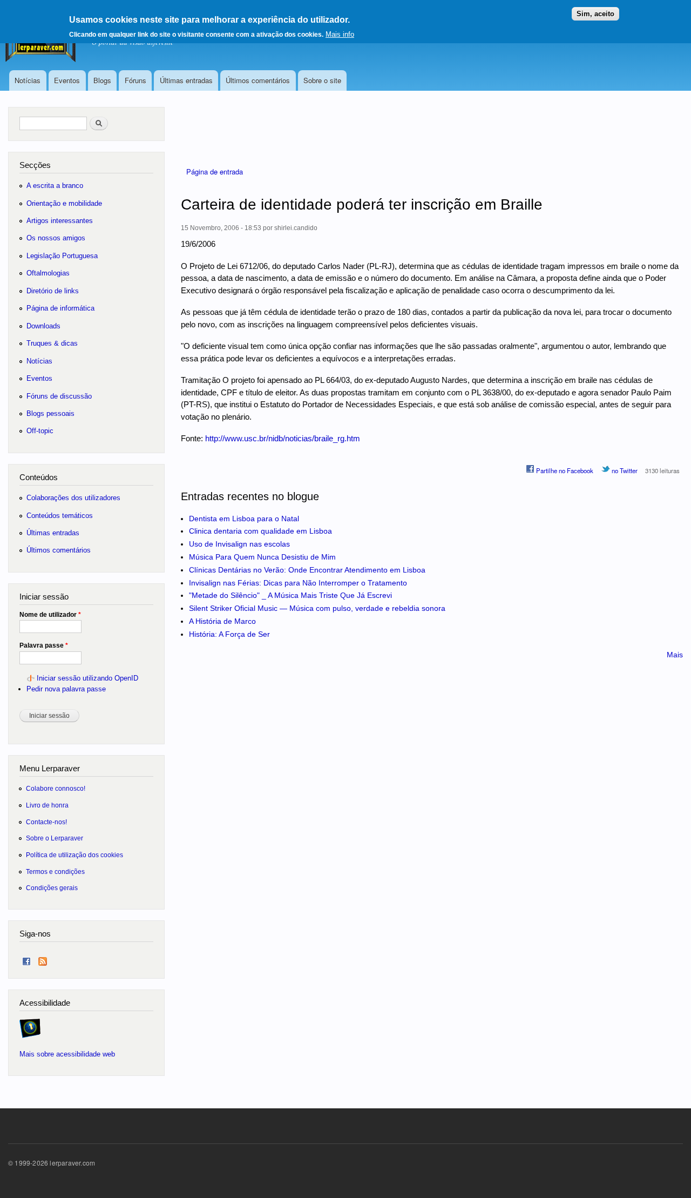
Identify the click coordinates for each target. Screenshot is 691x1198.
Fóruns (135, 80)
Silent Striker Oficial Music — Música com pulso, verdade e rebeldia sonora (317, 608)
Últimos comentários (258, 80)
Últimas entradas (186, 80)
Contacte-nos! (46, 821)
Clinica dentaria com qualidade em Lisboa (260, 531)
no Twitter (624, 470)
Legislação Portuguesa (62, 256)
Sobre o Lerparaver (54, 838)
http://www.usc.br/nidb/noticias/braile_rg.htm (282, 438)
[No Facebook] (26, 959)
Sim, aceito (595, 14)
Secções (35, 165)
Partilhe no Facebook (563, 470)
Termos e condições (55, 871)
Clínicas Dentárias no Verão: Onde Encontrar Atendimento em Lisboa (307, 570)
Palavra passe (43, 645)
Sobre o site (322, 80)
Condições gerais (52, 887)
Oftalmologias (48, 273)
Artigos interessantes (59, 221)
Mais (675, 654)
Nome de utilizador (50, 614)
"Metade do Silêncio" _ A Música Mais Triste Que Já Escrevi (290, 595)
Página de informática (60, 308)
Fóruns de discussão (59, 396)
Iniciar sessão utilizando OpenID (87, 678)
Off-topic (39, 431)
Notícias (27, 80)
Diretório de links (52, 291)
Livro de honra (47, 805)
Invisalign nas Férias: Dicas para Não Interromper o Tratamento (298, 582)
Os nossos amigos (55, 238)
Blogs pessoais (50, 413)
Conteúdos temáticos (59, 515)
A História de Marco (222, 621)
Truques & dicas (52, 343)
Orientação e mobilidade (64, 203)
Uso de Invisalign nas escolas (239, 544)
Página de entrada (214, 171)
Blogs (102, 80)
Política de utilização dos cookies (74, 854)
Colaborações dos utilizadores (73, 498)
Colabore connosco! (55, 788)
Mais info (340, 34)
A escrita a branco (54, 185)
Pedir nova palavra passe (66, 689)
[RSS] (42, 959)
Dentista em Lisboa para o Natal (244, 518)
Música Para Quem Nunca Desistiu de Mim (262, 557)
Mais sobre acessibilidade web (67, 1054)
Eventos (67, 80)
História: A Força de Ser (229, 634)
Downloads (43, 326)
